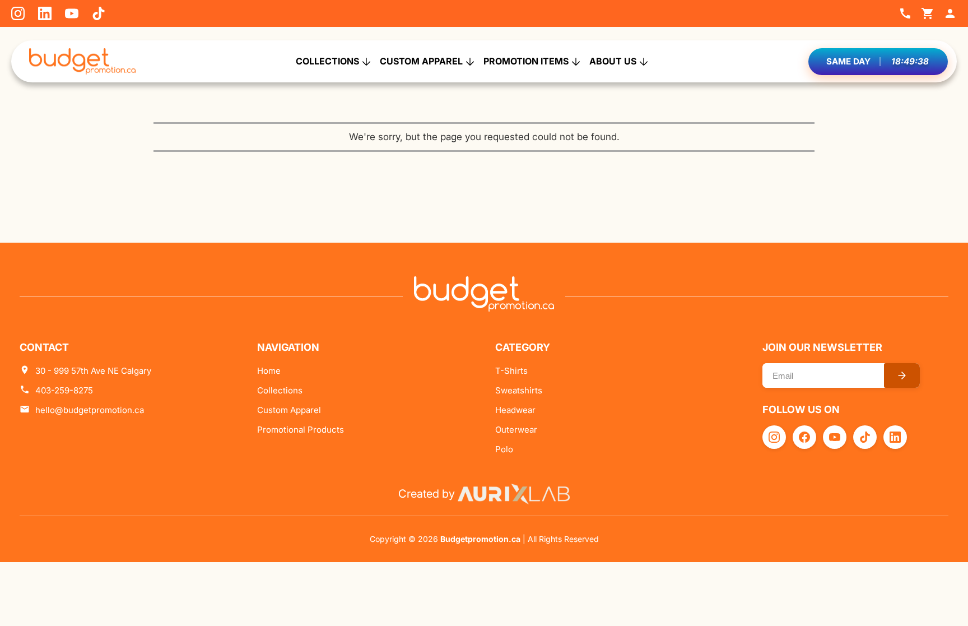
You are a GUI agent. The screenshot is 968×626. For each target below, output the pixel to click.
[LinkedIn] (45, 13)
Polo (504, 449)
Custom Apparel (421, 61)
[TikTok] (98, 13)
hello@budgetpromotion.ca (89, 410)
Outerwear (516, 429)
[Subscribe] (902, 375)
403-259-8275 (64, 390)
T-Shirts (511, 370)
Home (269, 370)
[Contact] (905, 13)
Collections (327, 61)
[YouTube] (71, 13)
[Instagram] (18, 13)
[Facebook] (804, 437)
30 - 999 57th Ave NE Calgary (93, 370)
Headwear (515, 410)
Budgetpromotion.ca (480, 539)
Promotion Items (526, 61)
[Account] (950, 13)
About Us (612, 61)
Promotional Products (300, 429)
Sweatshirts (518, 390)
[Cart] (927, 13)
